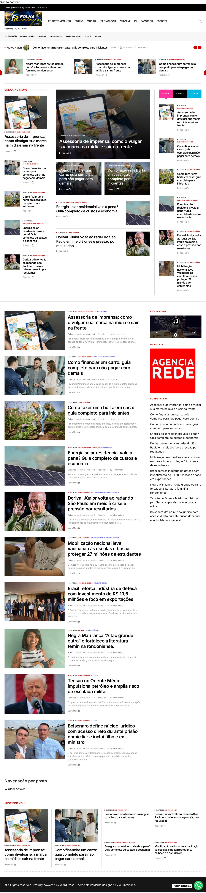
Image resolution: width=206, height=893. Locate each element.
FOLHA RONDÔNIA (123, 165)
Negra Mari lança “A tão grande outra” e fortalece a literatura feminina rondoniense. (45, 67)
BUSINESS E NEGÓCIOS (113, 60)
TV (135, 21)
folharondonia (160, 47)
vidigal (98, 36)
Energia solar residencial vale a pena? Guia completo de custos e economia (78, 47)
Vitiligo (88, 36)
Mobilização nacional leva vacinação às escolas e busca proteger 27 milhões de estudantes (187, 276)
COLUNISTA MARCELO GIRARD (76, 202)
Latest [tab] (180, 94)
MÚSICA (92, 21)
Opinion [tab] (194, 94)
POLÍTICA (94, 675)
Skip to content (10, 2)
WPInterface (127, 885)
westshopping (56, 36)
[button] (195, 47)
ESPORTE (162, 21)
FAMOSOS (147, 21)
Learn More (73, 347)
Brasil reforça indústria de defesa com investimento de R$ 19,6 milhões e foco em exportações (102, 594)
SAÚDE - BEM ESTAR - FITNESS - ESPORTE (105, 492)
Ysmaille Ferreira (27, 36)
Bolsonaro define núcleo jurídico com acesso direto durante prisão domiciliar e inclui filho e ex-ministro (103, 734)
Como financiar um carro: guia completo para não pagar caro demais (177, 67)
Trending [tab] (166, 94)
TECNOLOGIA (108, 21)
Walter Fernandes (73, 36)
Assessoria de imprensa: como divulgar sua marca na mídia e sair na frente (112, 67)
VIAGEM (125, 21)
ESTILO (79, 21)
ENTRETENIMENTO (59, 21)
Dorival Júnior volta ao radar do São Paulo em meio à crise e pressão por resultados (86, 241)
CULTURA (39, 60)
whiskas (42, 36)
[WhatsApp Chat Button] (198, 885)
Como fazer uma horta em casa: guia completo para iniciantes (126, 176)
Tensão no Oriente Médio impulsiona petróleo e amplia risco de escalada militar (103, 686)
